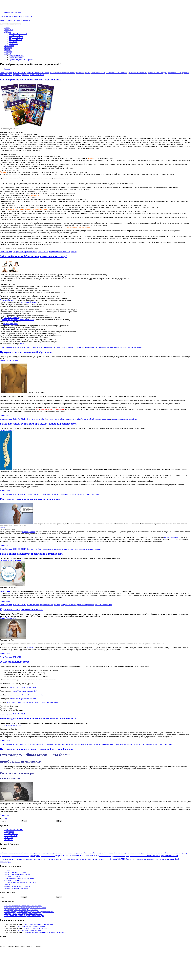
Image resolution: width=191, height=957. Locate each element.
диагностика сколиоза (47, 856)
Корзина (7, 54)
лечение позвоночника (137, 856)
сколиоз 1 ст (131, 859)
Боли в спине (5, 591)
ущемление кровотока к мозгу (126, 744)
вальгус (124, 853)
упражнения (166, 859)
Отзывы (7, 50)
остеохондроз (64, 549)
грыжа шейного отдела (49, 494)
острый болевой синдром (157, 73)
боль (94, 853)
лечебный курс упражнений (95, 347)
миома (87, 73)
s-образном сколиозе (11, 318)
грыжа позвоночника (23, 856)
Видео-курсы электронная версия (17, 874)
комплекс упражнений (75, 73)
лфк (108, 347)
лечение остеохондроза (121, 856)
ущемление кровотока (85, 605)
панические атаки (108, 744)
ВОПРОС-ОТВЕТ (16, 36)
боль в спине (42, 549)
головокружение (33, 605)
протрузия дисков (135, 347)
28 (6, 819)
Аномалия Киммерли (22, 853)
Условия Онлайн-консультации (35, 928)
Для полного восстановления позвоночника (17, 320)
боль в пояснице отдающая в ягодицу (53, 347)
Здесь (22, 344)
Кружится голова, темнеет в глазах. (21, 609)
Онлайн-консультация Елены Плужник (39, 924)
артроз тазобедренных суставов (54, 853)
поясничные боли (174, 73)
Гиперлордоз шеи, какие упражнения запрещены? (30, 498)
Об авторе (8, 48)
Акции (7, 870)
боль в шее (49, 744)
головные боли (59, 744)
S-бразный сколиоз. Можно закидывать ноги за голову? (33, 256)
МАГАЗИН (8, 30)
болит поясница (51, 419)
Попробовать (9, 46)
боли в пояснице (42, 73)
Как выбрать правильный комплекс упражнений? (30, 79)
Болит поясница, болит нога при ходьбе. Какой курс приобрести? (39, 423)
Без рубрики (17, 252)
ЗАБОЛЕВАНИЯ (15, 40)
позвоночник (55, 859)
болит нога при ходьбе (35, 419)
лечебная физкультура (106, 856)
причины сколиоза (84, 859)
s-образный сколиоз (29, 252)
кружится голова (46, 605)
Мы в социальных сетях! (15, 661)
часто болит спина (37, 75)
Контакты (8, 52)
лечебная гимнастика (76, 347)
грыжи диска (53, 549)
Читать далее (5, 415)
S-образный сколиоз (7, 300)
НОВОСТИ (13, 44)
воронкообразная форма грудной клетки (137, 853)
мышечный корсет (98, 73)
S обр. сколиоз (32, 347)
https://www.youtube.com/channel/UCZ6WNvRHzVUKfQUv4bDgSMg (32, 702)
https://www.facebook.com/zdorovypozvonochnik (25, 695)
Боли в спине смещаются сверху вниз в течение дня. (31, 553)
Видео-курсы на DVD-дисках (15, 872)
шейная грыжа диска (147, 744)
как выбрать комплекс (58, 73)
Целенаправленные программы (16, 888)
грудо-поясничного (5, 856)
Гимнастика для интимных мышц (77, 227)
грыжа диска (14, 856)
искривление (43, 252)
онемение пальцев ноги (138, 73)
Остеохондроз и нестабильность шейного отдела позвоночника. (38, 718)
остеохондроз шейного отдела (70, 494)
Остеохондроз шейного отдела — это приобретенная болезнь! (37, 749)
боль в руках (100, 853)
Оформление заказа (16, 56)
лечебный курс (80, 419)
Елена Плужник (6, 73)
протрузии (74, 549)
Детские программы (12, 876)
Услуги (7, 884)
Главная (7, 28)
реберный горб (109, 859)
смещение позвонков (93, 549)
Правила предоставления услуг (20, 60)
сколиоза (29, 647)
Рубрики (7, 32)
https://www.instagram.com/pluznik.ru (22, 699)
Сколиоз (3, 172)
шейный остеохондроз (90, 494)
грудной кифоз (184, 853)
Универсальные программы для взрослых (20, 882)
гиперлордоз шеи (33, 494)
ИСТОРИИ (13, 42)
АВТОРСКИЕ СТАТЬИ (18, 34)
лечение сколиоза (152, 856)
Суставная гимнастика (13, 880)
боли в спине (32, 549)
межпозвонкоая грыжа (119, 419)
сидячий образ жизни (21, 75)
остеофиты (133, 419)
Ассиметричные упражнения (37, 853)
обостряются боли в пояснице (117, 73)
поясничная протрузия (118, 347)
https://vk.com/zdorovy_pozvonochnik (22, 687)
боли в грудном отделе (77, 853)
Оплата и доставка (16, 58)
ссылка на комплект (10, 324)
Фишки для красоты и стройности (17, 886)
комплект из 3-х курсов (29, 302)
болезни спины (67, 853)
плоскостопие (42, 859)
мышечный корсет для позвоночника (50, 409)
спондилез (154, 859)
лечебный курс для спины (96, 419)
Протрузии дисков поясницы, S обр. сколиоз (26, 352)
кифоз (58, 855)
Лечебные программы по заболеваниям (19, 878)
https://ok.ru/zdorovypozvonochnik (25, 691)
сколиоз (91, 158)
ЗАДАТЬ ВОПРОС (16, 38)
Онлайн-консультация (12, 12)
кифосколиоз (69, 855)
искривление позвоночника (59, 252)
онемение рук (71, 744)
